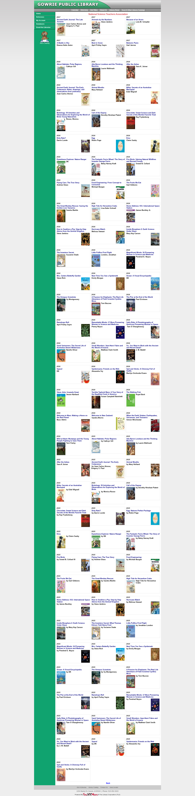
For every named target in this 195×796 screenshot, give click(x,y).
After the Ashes (132, 64)
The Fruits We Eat (133, 183)
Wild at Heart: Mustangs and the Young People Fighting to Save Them (73, 440)
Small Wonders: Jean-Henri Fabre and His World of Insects (107, 347)
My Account (40, 20)
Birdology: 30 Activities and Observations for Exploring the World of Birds (108, 487)
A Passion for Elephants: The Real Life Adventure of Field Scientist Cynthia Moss (107, 299)
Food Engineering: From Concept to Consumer (106, 184)
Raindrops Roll (63, 322)
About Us (103, 10)
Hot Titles (94, 10)
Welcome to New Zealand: (102, 415)
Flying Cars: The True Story (68, 183)
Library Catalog (93, 787)
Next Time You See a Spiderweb (105, 276)
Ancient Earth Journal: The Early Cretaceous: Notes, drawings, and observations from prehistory (70, 89)
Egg (93, 138)
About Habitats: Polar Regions (104, 439)
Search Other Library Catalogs (133, 10)
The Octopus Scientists (66, 297)
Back (108, 783)
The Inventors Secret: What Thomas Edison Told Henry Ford (106, 624)
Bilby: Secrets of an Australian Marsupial (138, 88)
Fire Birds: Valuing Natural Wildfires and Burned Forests (141, 160)
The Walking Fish (133, 392)
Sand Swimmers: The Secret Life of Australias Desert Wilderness (71, 347)
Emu (128, 138)
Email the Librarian (43, 27)
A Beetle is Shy (63, 43)
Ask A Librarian (81, 787)
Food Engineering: (134, 557)
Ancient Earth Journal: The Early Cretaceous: (105, 463)
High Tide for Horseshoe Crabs (104, 206)
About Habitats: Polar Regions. (69, 64)
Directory (84, 10)
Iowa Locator (114, 787)
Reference (40, 17)
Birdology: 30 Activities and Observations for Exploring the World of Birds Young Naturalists (73, 115)
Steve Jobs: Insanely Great (68, 392)
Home (38, 14)
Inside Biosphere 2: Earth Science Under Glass (140, 230)
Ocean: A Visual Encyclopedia (138, 276)
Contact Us (104, 787)
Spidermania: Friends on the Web (105, 369)
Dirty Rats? (61, 138)
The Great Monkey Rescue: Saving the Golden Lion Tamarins (72, 207)
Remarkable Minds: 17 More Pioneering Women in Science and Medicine (108, 323)
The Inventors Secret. (65, 252)
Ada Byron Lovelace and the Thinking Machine (107, 65)
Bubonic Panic (132, 43)
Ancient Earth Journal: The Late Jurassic (70, 21)
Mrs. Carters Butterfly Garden (69, 276)
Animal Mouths (98, 87)
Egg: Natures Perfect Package (138, 511)
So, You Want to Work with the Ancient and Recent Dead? (142, 347)
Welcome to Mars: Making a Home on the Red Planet (72, 416)
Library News (114, 10)
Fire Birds (61, 557)
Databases (40, 24)
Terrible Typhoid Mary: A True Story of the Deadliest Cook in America (107, 393)
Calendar (75, 10)
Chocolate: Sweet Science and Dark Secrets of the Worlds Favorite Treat (141, 114)
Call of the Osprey (99, 113)
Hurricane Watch (98, 229)
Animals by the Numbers (102, 20)
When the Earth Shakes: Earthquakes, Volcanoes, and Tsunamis (141, 416)
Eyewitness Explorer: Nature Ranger (71, 159)
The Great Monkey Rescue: (103, 579)
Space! (59, 369)
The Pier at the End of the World (139, 297)
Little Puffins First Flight (102, 252)
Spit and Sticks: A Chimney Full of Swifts (140, 370)
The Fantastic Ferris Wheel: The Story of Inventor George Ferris (108, 160)
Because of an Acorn (134, 20)
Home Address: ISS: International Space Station (142, 207)
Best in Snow (97, 43)
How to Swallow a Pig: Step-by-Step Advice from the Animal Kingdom (71, 230)
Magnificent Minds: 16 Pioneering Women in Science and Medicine (140, 253)
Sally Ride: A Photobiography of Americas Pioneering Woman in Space (142, 323)
